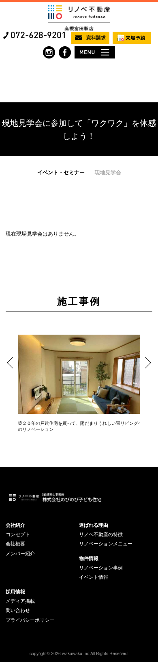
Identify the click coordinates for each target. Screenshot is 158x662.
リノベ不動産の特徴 (101, 534)
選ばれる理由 (93, 524)
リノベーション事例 (101, 567)
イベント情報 (93, 576)
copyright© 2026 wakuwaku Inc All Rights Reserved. (79, 653)
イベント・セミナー (61, 172)
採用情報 (15, 591)
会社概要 (15, 543)
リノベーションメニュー (105, 543)
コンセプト (18, 534)
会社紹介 (15, 524)
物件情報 (88, 558)
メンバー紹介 (20, 553)
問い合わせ (18, 610)
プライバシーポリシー (30, 619)
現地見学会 (108, 172)
